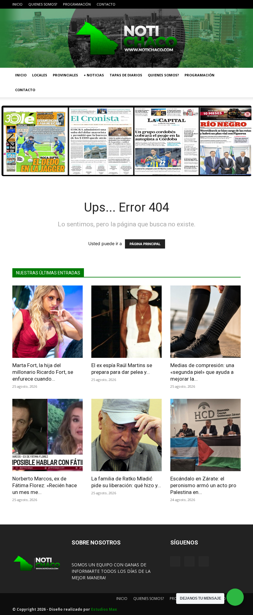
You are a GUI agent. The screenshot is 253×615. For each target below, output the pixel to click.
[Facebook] (215, 4)
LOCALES (39, 75)
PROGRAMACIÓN (77, 4)
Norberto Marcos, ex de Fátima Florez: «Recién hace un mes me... (44, 485)
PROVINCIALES (65, 75)
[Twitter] (236, 4)
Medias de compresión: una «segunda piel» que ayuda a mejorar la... (202, 372)
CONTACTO (106, 4)
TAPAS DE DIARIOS (126, 75)
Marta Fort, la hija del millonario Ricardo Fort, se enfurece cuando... (42, 372)
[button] (233, 75)
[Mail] (225, 4)
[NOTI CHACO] (126, 38)
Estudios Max (104, 609)
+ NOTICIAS (94, 75)
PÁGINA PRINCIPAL (145, 244)
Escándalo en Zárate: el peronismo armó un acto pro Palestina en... (203, 485)
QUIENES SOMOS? (42, 4)
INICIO (17, 4)
